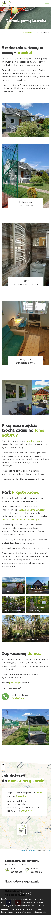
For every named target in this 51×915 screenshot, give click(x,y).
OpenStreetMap (32, 850)
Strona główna (27, 32)
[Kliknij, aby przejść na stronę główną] (6, 3)
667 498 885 (16, 872)
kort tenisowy (33, 441)
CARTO (48, 850)
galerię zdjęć (15, 683)
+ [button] (3, 764)
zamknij (25, 893)
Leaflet (23, 850)
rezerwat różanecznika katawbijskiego (20, 519)
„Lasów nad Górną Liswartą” (31, 510)
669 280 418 (18, 698)
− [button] (3, 768)
